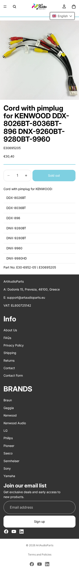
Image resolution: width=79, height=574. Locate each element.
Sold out (54, 175)
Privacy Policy (14, 345)
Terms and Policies (39, 554)
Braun (8, 400)
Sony (7, 468)
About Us (10, 330)
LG (5, 430)
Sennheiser (11, 461)
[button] (62, 16)
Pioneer (9, 446)
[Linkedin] (21, 531)
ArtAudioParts (44, 545)
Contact (9, 368)
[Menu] (5, 7)
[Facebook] (6, 531)
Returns (9, 360)
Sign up (39, 521)
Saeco (8, 453)
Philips (8, 438)
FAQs (7, 337)
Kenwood (10, 415)
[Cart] (74, 6)
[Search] (14, 6)
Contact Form (13, 375)
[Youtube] (13, 531)
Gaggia (9, 408)
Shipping (10, 353)
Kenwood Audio (15, 423)
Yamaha (9, 476)
